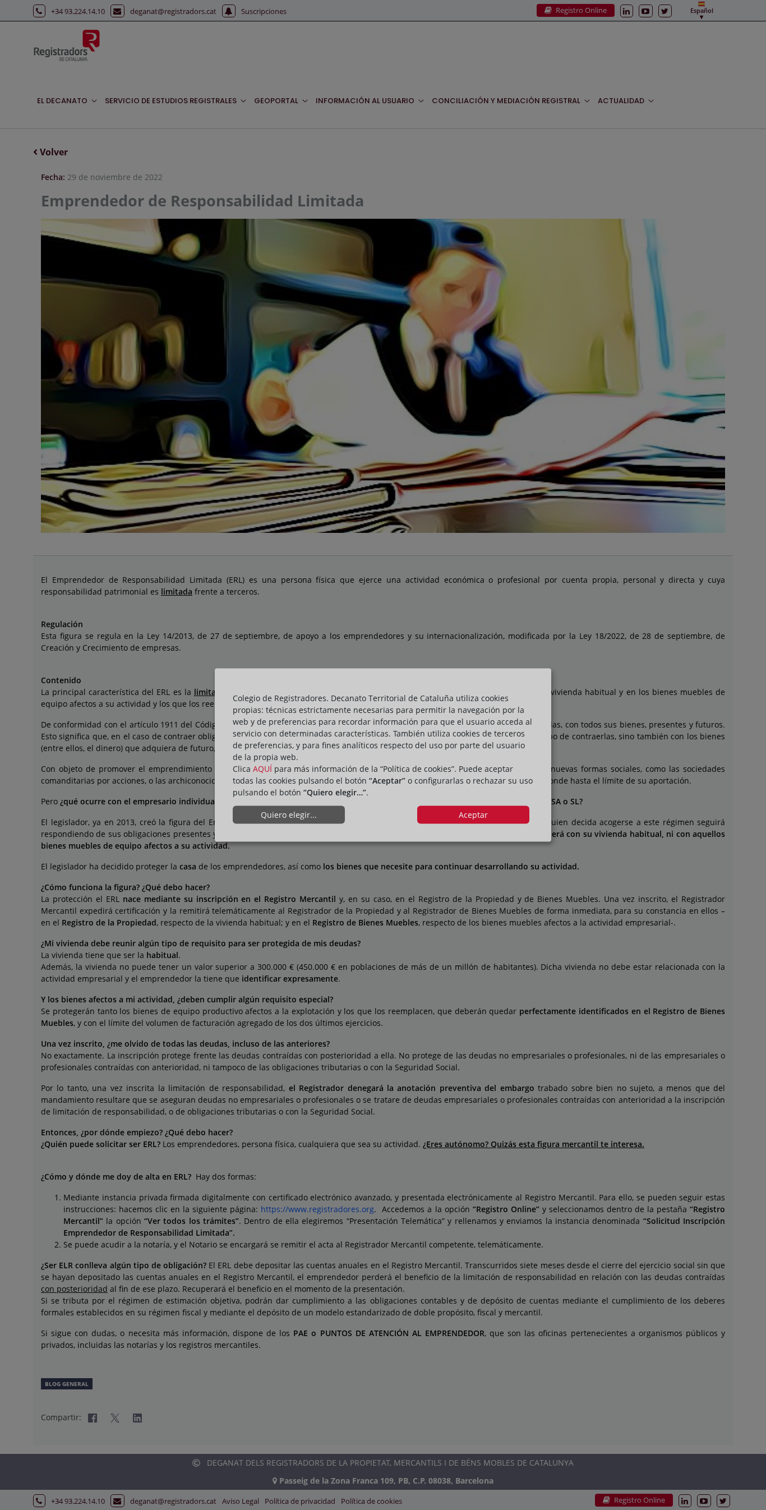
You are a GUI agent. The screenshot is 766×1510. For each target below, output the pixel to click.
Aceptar (473, 814)
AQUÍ (262, 768)
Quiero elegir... (289, 814)
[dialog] (383, 755)
